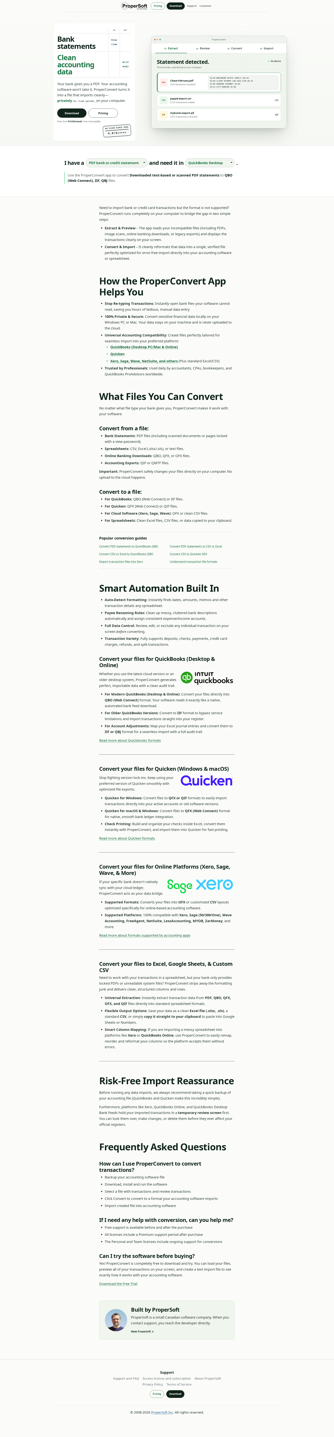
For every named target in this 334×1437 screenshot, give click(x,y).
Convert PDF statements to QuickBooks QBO (128, 546)
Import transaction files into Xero (121, 561)
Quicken (117, 354)
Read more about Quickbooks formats (130, 740)
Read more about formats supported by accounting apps (144, 935)
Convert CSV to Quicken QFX (188, 554)
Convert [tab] (235, 48)
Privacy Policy (152, 1384)
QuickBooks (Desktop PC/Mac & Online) (144, 347)
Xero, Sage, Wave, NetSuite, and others (144, 361)
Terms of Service (179, 1384)
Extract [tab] (171, 48)
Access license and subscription (167, 1378)
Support (192, 5)
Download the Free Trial (118, 1283)
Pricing (158, 5)
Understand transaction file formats (193, 561)
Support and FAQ (126, 1378)
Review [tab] (203, 48)
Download (176, 5)
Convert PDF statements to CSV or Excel (196, 546)
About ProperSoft (207, 1378)
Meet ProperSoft (142, 1331)
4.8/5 (117, 133)
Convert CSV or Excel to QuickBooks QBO (126, 554)
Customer (205, 5)
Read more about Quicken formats (127, 838)
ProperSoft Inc (162, 1412)
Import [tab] (266, 48)
